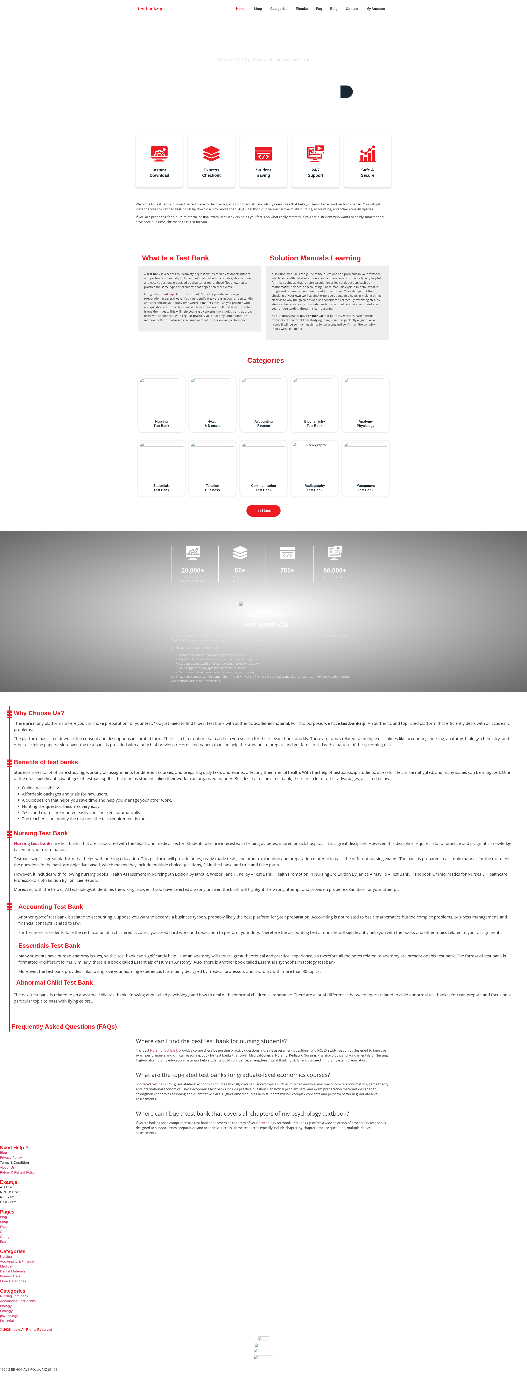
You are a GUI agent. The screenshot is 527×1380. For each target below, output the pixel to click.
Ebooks (302, 9)
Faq (319, 9)
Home (240, 9)
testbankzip (150, 8)
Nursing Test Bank (164, 1050)
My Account (375, 9)
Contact (352, 9)
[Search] (346, 92)
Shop (258, 9)
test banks (160, 1084)
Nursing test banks (33, 843)
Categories (278, 9)
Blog (334, 9)
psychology (267, 1123)
